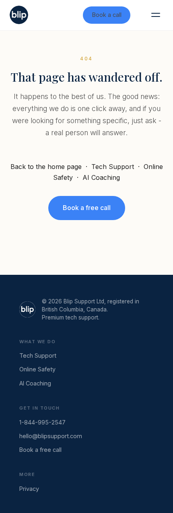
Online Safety (37, 369)
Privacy (29, 488)
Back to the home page (46, 167)
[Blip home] (19, 15)
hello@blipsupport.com (50, 436)
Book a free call (87, 208)
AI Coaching (101, 177)
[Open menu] (155, 15)
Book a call (107, 14)
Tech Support (112, 167)
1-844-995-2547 (42, 422)
